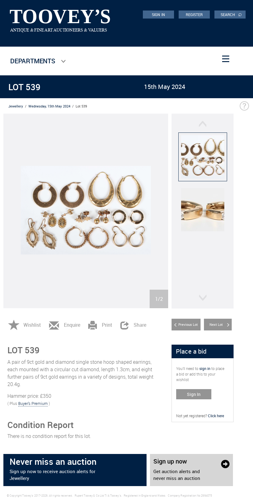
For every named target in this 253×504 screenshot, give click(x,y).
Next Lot (216, 324)
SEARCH (231, 14)
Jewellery (15, 106)
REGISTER (194, 14)
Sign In (194, 394)
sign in (204, 368)
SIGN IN (158, 14)
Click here (216, 415)
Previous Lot (188, 324)
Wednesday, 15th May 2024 (49, 106)
